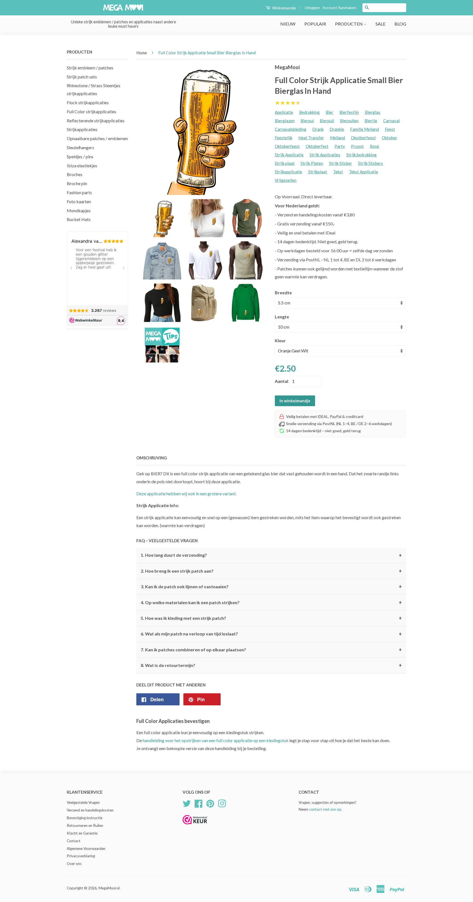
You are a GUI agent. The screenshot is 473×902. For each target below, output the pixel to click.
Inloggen (312, 7)
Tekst (338, 171)
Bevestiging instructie (84, 818)
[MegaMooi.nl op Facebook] (198, 803)
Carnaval (391, 120)
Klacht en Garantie (82, 833)
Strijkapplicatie (288, 171)
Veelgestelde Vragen (83, 802)
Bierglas (372, 112)
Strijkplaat (317, 171)
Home (141, 52)
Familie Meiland (364, 129)
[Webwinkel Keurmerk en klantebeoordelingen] (195, 826)
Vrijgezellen (285, 180)
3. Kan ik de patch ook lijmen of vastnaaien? (271, 587)
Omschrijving (151, 457)
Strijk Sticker (340, 163)
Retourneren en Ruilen (85, 825)
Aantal (281, 381)
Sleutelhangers (80, 147)
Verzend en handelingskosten (90, 810)
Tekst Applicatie (363, 171)
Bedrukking (309, 112)
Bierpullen (349, 120)
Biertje (371, 120)
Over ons (74, 863)
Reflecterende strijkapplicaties (96, 120)
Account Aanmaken (339, 7)
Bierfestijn (349, 112)
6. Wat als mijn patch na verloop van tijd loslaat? (271, 634)
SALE (380, 23)
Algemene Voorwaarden (86, 848)
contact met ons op (325, 809)
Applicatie (284, 112)
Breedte (283, 292)
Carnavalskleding (290, 129)
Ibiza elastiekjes (82, 165)
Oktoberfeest (287, 146)
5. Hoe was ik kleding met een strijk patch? (271, 618)
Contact (73, 841)
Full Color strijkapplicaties (91, 111)
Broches (74, 174)
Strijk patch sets (82, 76)
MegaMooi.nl (109, 888)
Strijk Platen (312, 163)
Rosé (374, 146)
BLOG (400, 23)
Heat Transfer (311, 137)
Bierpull (327, 120)
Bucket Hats (79, 219)
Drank (318, 129)
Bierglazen (285, 120)
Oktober (389, 137)
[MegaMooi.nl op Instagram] (222, 803)
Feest (390, 129)
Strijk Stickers (370, 163)
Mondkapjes (79, 210)
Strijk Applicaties (325, 154)
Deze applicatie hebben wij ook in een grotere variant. (186, 493)
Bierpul (307, 120)
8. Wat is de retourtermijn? (271, 665)
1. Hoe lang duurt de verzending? (271, 555)
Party (339, 146)
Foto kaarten (79, 201)
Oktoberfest (317, 146)
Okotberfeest (363, 137)
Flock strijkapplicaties (88, 102)
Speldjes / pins (80, 156)
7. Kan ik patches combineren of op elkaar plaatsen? (271, 650)
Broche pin (77, 183)
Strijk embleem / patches (90, 67)
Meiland (337, 137)
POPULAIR (315, 23)
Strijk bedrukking (361, 154)
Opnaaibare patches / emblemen (97, 138)
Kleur (280, 340)
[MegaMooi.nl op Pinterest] (210, 803)
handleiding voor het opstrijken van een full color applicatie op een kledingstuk (216, 740)
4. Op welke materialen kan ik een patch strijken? (271, 603)
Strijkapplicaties (82, 129)
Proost (357, 146)
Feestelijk (283, 137)
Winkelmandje (283, 7)
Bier (329, 112)
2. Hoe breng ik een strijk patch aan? (271, 571)
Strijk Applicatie (289, 154)
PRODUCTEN (349, 23)
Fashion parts (79, 192)
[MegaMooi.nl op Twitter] (187, 803)
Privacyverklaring (81, 856)
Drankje (337, 129)
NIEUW (287, 23)
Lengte (282, 316)
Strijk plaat (285, 163)
